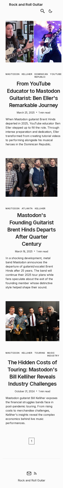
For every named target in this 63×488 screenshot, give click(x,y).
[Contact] (29, 473)
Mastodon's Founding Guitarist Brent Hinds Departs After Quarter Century (31, 229)
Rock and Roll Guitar (26, 4)
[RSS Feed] (35, 473)
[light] (50, 11)
